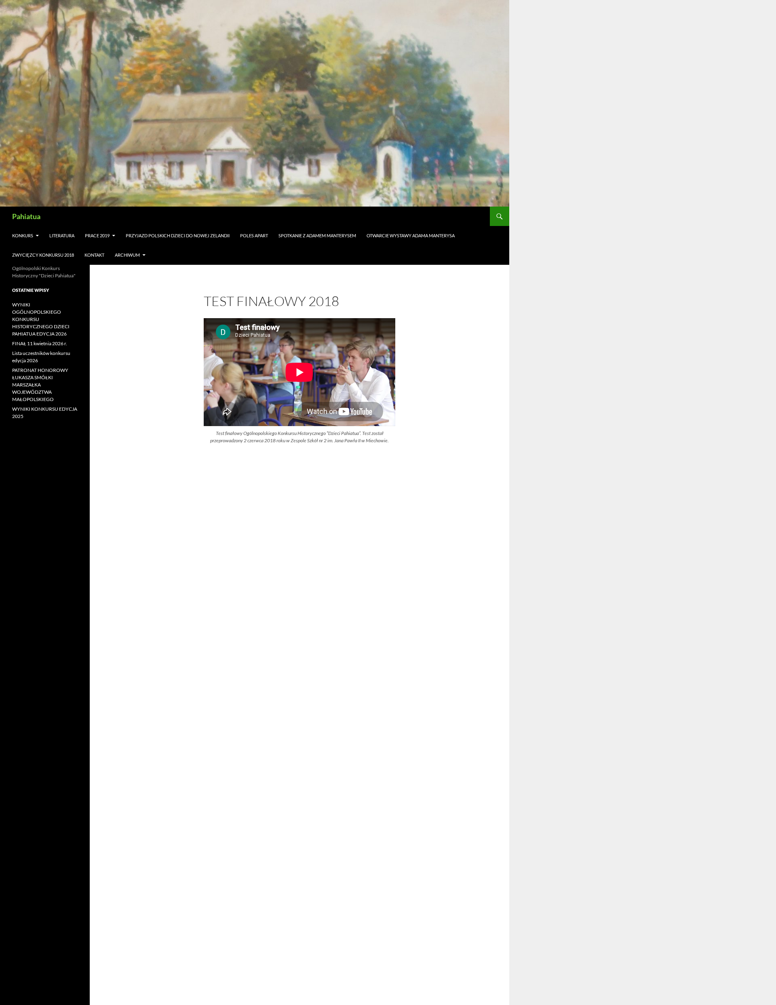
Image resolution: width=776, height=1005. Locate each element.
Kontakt (94, 255)
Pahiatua (26, 216)
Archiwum (127, 255)
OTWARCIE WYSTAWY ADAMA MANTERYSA (411, 235)
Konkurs (22, 235)
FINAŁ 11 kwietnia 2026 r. (39, 343)
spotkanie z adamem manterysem (317, 235)
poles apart (254, 235)
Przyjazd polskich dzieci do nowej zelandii (178, 235)
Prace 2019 (97, 235)
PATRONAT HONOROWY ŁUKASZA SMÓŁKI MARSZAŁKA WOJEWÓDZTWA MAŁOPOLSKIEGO (40, 384)
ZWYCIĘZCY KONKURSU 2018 (43, 255)
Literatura (61, 235)
